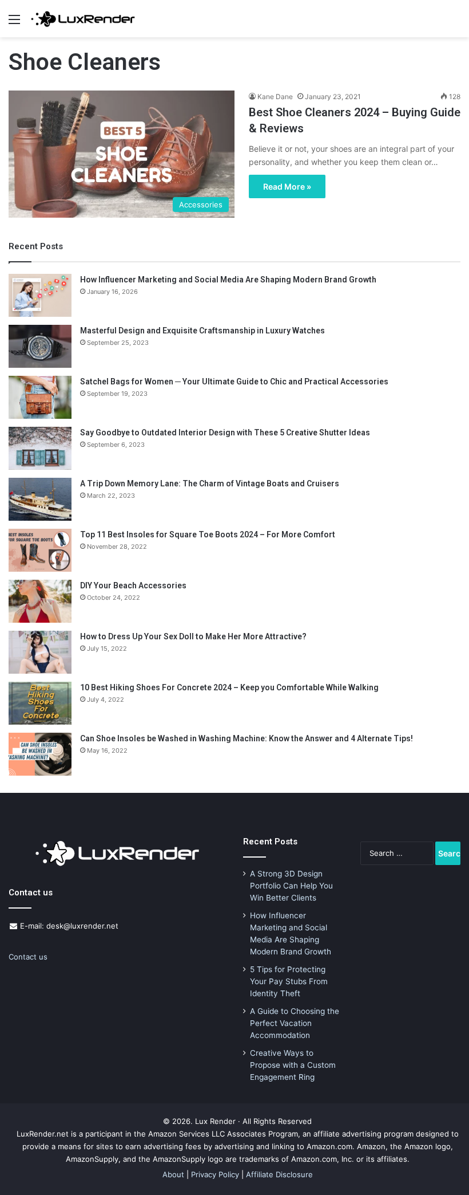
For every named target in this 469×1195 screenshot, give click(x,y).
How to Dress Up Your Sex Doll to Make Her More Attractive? (193, 636)
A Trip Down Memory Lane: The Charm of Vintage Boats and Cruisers (209, 483)
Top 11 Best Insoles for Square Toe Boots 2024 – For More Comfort (207, 534)
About (173, 1174)
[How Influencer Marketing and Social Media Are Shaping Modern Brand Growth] (40, 295)
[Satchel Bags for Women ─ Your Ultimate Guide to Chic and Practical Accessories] (40, 397)
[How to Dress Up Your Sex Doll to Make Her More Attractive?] (40, 652)
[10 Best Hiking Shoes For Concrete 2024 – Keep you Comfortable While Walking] (40, 703)
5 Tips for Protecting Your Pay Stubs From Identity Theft (289, 981)
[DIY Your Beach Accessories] (40, 601)
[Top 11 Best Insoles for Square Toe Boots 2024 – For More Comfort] (40, 550)
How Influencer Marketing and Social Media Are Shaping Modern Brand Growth (228, 279)
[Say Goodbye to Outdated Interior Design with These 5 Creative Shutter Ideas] (40, 448)
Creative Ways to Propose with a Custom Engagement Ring (293, 1065)
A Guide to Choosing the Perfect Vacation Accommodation (294, 1023)
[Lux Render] (83, 18)
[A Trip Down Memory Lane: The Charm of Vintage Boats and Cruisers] (40, 499)
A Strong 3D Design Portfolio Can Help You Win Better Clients (291, 885)
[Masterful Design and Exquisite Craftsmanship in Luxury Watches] (40, 346)
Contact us (28, 956)
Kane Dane (275, 96)
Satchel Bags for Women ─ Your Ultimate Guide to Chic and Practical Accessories (234, 381)
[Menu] (14, 23)
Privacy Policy (215, 1174)
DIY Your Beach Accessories (133, 585)
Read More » (287, 186)
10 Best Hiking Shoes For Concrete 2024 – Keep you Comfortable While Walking (229, 687)
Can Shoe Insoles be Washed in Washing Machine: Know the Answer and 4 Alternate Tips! (246, 738)
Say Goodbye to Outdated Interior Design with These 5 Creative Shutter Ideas (225, 432)
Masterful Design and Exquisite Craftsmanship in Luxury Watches (202, 330)
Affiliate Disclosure (279, 1174)
